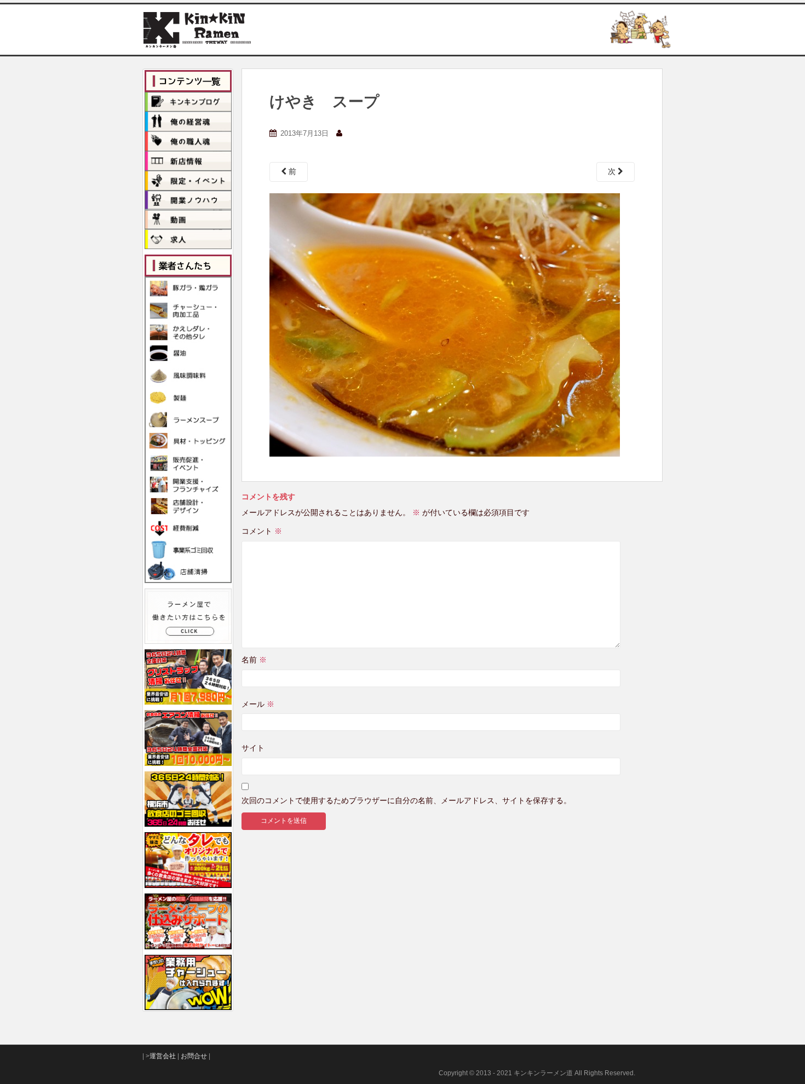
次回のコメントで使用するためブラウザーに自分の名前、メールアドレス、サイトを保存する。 (406, 800)
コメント (262, 531)
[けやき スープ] (444, 324)
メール (258, 704)
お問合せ (194, 1056)
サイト (253, 747)
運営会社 (163, 1056)
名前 (254, 659)
